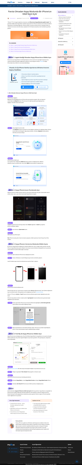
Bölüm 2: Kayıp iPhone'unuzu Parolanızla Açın (20, 47)
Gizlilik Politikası (11, 463)
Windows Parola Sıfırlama (25, 447)
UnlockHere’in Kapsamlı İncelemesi (64, 34)
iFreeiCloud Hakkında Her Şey (65, 23)
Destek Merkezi (71, 452)
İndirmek (37, 2)
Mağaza (28, 2)
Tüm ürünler (22, 457)
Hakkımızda (70, 447)
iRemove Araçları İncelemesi (65, 17)
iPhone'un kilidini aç (26, 83)
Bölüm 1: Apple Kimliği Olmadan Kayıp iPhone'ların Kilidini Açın (24, 45)
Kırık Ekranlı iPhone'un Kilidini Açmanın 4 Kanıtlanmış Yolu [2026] (45, 457)
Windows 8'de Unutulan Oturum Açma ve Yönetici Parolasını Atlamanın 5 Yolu (48, 454)
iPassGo (41, 61)
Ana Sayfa (10, 5)
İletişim (69, 450)
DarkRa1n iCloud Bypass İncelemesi (64, 21)
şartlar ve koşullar (19, 463)
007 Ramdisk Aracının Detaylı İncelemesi (65, 29)
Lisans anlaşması (28, 463)
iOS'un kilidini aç (20, 5)
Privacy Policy (51, 464)
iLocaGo (21, 452)
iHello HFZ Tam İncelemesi (64, 18)
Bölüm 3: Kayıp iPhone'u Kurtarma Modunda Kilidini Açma (23, 49)
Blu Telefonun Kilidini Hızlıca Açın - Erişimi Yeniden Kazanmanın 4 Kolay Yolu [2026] (49, 447)
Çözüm (14, 5)
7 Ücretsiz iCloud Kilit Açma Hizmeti (64, 26)
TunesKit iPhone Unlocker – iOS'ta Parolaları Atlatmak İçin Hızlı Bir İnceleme (17, 405)
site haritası (35, 463)
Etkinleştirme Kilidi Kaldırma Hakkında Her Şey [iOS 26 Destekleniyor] (46, 450)
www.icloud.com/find (13, 368)
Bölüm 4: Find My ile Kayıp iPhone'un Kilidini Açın (21, 51)
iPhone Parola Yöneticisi (25, 454)
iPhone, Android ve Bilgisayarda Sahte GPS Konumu (43, 452)
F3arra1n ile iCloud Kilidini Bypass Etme (66, 31)
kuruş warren (19, 421)
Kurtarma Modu (39, 292)
